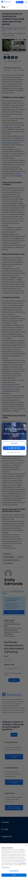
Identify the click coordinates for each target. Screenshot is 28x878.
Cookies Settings (14, 871)
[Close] (26, 845)
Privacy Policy (22, 863)
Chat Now (14, 443)
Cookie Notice (5, 867)
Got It (14, 875)
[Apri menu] (7, 7)
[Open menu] (26, 2)
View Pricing (20, 2)
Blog (3, 7)
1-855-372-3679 (15, 448)
